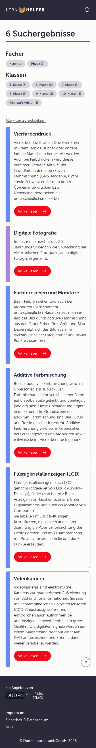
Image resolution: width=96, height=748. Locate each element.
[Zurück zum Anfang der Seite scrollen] (85, 662)
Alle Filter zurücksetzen (26, 120)
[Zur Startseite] (25, 9)
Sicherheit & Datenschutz (27, 720)
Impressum (15, 713)
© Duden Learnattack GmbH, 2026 (48, 741)
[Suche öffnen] (87, 10)
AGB (9, 727)
